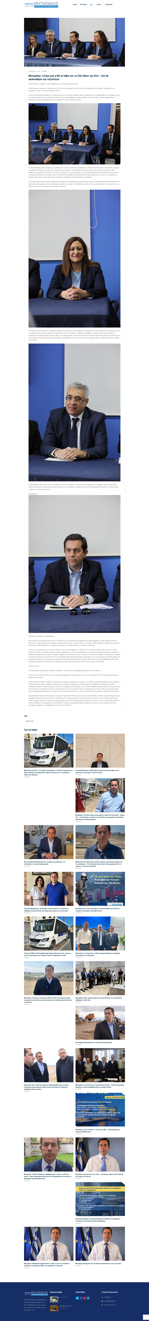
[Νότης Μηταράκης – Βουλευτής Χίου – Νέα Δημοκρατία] (41, 4)
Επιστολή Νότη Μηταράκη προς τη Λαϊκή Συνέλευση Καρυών (94, 1042)
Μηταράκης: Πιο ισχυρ (65, 1306)
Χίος (45, 71)
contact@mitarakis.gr (109, 1301)
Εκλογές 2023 (30, 721)
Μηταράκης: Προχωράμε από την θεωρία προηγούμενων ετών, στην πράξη (98, 1263)
